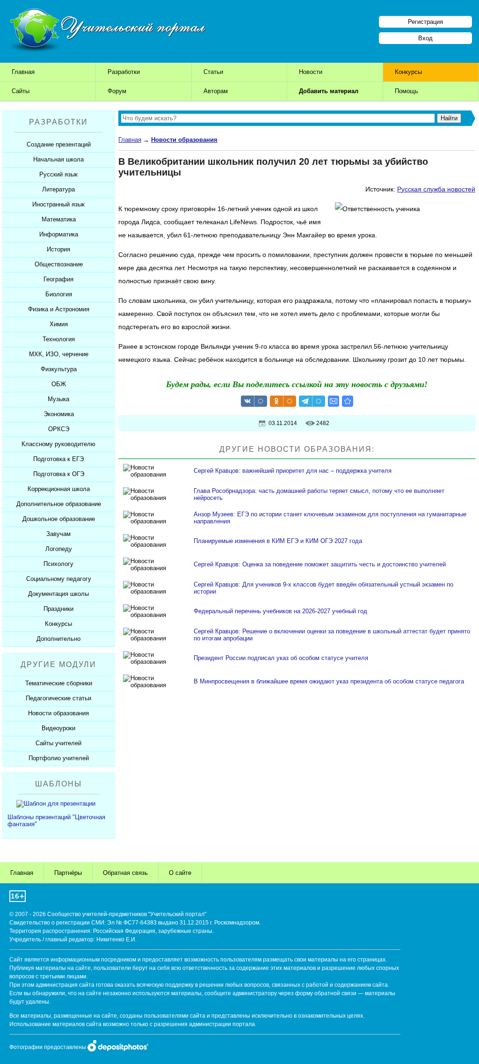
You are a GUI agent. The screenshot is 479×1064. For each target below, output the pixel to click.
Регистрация (425, 21)
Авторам (215, 91)
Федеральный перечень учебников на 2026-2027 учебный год (280, 611)
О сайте (180, 872)
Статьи (213, 71)
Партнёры (68, 872)
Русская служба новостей (436, 189)
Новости (310, 71)
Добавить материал (328, 91)
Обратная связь (125, 872)
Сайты (20, 91)
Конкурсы (408, 71)
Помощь (406, 91)
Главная (23, 71)
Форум (117, 91)
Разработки (124, 71)
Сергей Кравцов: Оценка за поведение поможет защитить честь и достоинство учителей (320, 564)
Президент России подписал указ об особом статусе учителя (281, 657)
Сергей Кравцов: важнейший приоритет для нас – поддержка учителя (293, 470)
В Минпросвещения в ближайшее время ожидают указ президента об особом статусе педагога (329, 681)
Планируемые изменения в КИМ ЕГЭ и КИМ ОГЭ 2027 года (278, 540)
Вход (425, 38)
